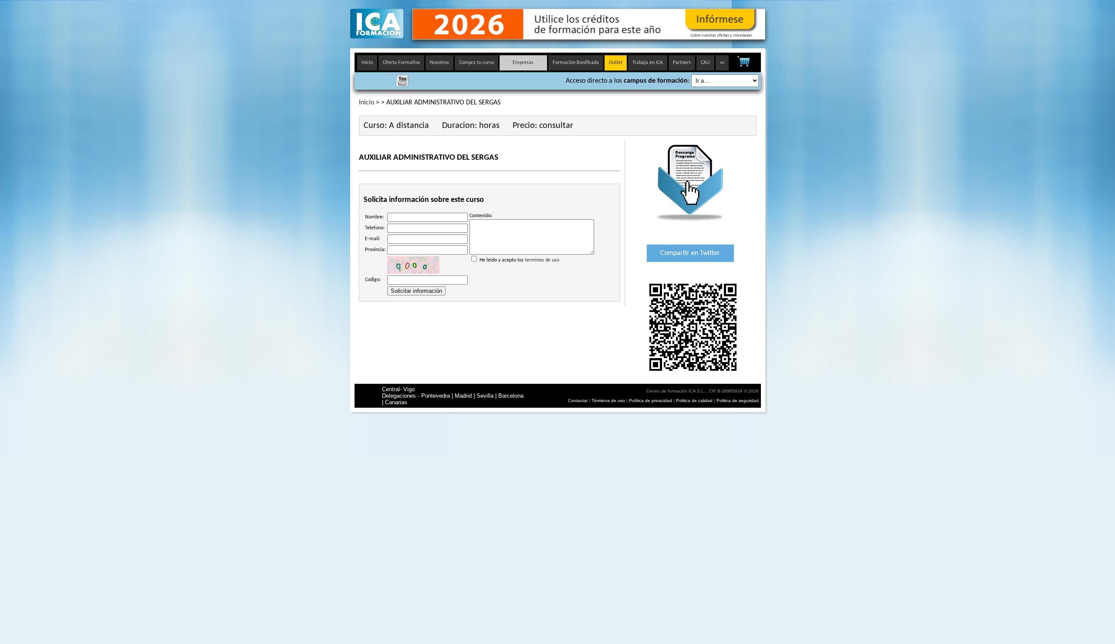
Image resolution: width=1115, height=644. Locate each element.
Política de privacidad (651, 400)
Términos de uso (608, 400)
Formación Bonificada (576, 62)
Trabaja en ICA (647, 62)
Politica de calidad (694, 400)
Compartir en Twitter (690, 253)
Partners (682, 62)
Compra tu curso (476, 62)
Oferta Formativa (401, 62)
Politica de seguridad (737, 400)
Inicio (367, 62)
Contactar (578, 400)
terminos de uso (542, 260)
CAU (705, 62)
